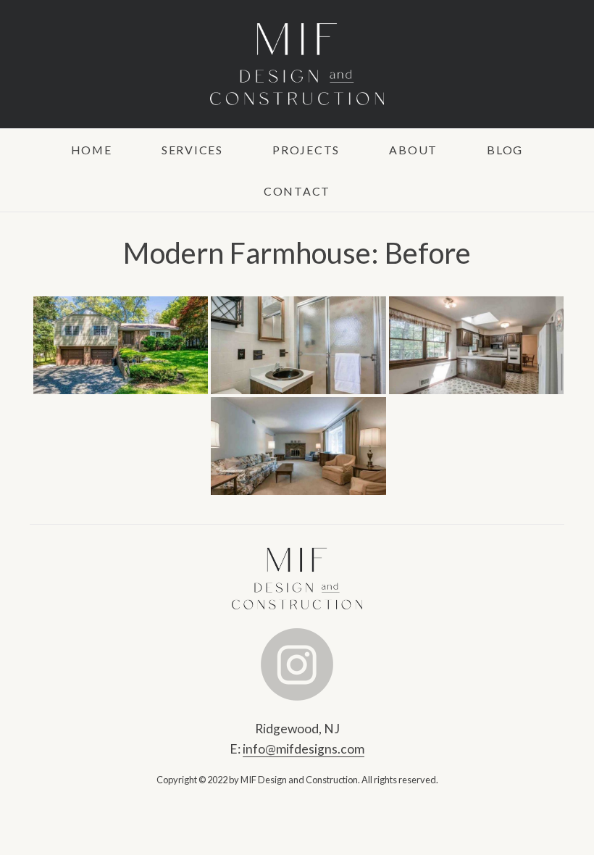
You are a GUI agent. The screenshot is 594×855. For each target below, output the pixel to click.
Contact (297, 191)
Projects (306, 150)
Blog (505, 150)
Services (192, 150)
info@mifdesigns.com (303, 748)
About (413, 150)
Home (91, 150)
